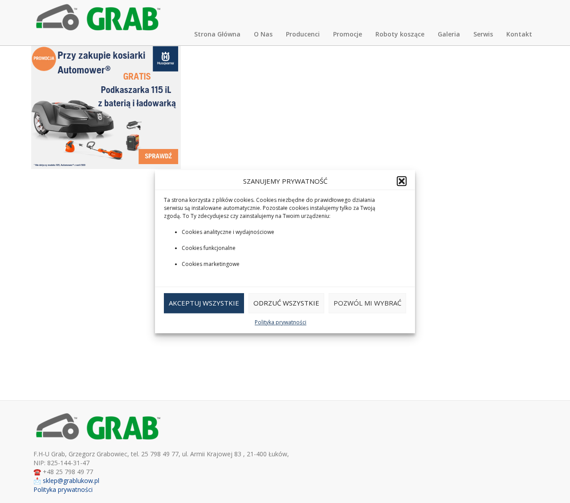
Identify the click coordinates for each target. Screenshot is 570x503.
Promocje (347, 34)
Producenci (303, 34)
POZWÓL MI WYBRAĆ (367, 303)
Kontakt (519, 34)
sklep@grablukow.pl (71, 480)
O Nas (263, 34)
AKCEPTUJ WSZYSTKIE (204, 303)
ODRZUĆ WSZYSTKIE (286, 303)
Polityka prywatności (280, 322)
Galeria (449, 34)
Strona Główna (217, 34)
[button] (401, 181)
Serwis (483, 34)
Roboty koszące (399, 34)
